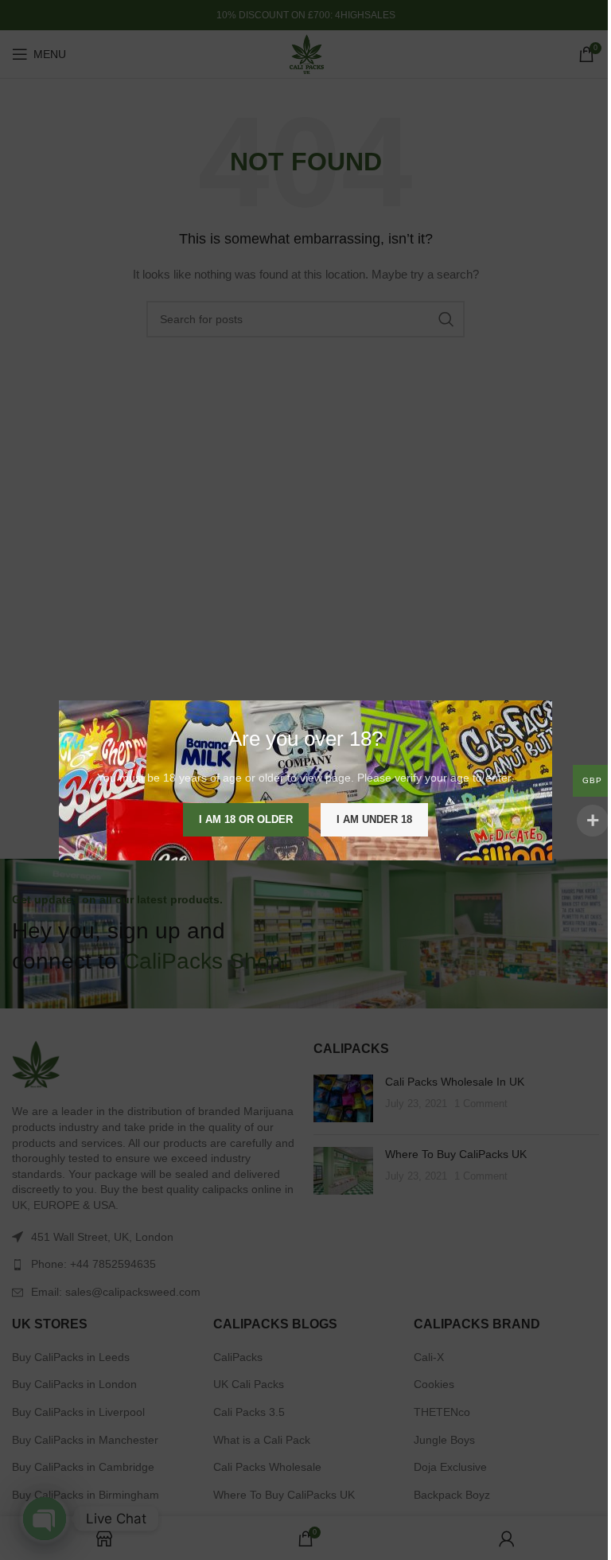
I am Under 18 (374, 819)
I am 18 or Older (246, 819)
